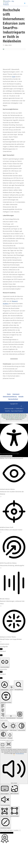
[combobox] (14, 417)
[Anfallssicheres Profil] (0, 532)
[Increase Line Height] (1, 672)
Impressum (16, 394)
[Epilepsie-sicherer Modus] (0, 642)
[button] (0, 423)
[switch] (0, 496)
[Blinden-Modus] (0, 606)
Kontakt (21, 396)
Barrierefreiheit (13, 399)
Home (9, 394)
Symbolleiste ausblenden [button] (6, 456)
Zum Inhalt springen (6, 830)
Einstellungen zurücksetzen (7, 832)
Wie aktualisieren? (20, 753)
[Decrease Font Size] (1, 655)
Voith (13, 76)
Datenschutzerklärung (10, 396)
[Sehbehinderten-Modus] (0, 496)
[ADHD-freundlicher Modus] (0, 568)
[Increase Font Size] (1, 649)
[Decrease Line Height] (1, 678)
